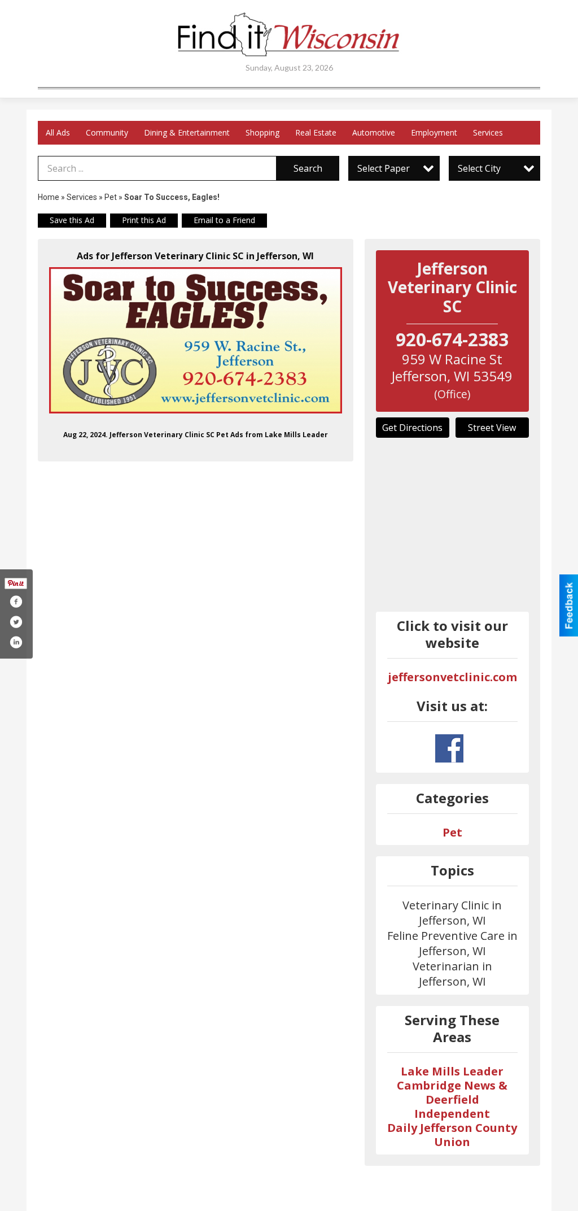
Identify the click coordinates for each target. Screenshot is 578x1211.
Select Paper (383, 168)
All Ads (58, 132)
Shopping (262, 132)
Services (488, 132)
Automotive (373, 132)
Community (107, 132)
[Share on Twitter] (15, 622)
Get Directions (412, 427)
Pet (110, 197)
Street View (492, 427)
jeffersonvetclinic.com (452, 677)
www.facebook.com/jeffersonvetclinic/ (449, 748)
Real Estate (315, 132)
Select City (479, 168)
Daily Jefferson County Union (452, 1134)
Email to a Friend (224, 220)
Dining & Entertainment (187, 132)
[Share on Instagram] (15, 642)
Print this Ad (144, 220)
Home (48, 197)
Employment (434, 132)
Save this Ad (72, 220)
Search (308, 168)
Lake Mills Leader (452, 1071)
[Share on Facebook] (15, 601)
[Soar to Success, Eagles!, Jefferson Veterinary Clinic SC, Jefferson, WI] (195, 340)
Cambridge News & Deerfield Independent (452, 1099)
